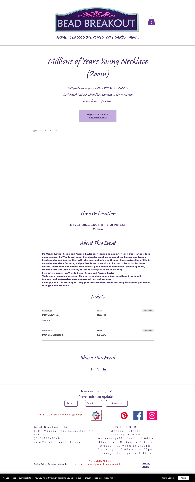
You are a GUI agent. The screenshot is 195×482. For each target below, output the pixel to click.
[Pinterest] (124, 415)
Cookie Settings (168, 477)
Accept (183, 477)
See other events (98, 117)
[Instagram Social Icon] (152, 415)
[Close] (191, 478)
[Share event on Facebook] (91, 369)
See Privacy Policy (106, 477)
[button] (151, 21)
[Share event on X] (98, 369)
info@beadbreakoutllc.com (58, 442)
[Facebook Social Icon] (138, 415)
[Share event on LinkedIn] (104, 369)
